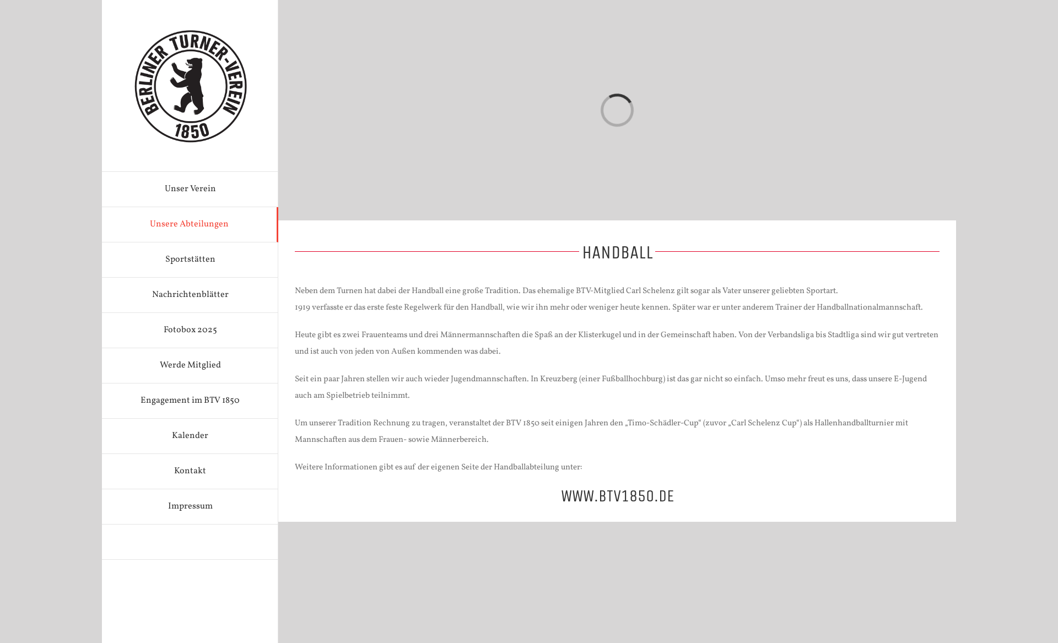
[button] (190, 542)
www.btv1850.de (617, 496)
